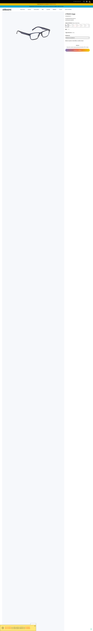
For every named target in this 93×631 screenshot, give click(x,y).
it (74, 1)
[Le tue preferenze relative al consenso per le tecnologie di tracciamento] (91, 629)
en (75, 1)
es (77, 1)
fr (78, 1)
